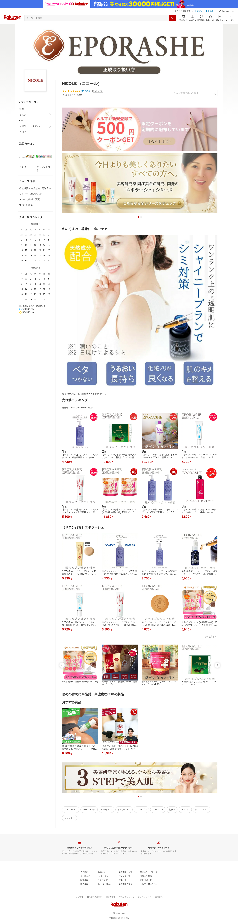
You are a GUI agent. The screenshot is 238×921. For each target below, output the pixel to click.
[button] (226, 11)
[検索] (172, 18)
